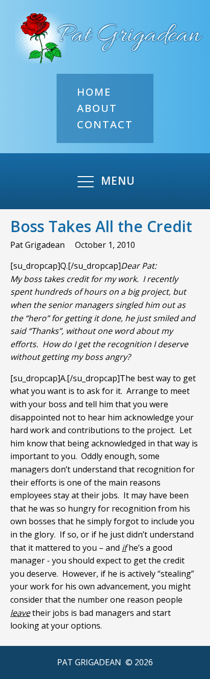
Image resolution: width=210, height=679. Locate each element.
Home (94, 92)
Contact (105, 124)
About (97, 108)
